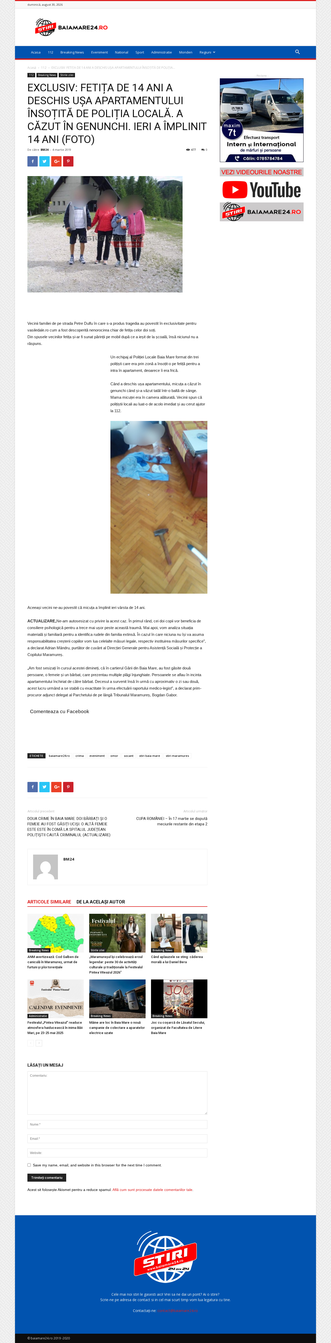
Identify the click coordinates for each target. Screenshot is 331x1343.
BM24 (44, 150)
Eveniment (99, 52)
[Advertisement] (209, 27)
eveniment (97, 756)
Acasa (36, 52)
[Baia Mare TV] (262, 194)
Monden (185, 52)
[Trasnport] (262, 120)
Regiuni (205, 52)
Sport (140, 52)
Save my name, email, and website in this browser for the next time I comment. (97, 1165)
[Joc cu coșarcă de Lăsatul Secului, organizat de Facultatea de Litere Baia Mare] (179, 998)
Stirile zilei (66, 75)
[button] (297, 52)
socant (128, 756)
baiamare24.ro (59, 756)
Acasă (31, 67)
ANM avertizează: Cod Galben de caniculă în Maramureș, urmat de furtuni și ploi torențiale (53, 962)
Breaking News (72, 52)
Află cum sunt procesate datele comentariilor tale (152, 1190)
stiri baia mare (149, 756)
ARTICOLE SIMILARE (49, 901)
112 (50, 52)
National (121, 52)
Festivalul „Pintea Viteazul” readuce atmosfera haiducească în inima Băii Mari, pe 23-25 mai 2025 (54, 1028)
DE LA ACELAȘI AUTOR (101, 901)
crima (80, 756)
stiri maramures (177, 756)
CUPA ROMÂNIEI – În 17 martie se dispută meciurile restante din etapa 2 (171, 821)
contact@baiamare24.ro (177, 1310)
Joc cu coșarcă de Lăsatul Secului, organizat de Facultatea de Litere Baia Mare (178, 1028)
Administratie (161, 52)
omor (114, 756)
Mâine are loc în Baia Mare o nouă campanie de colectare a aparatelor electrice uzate (117, 1028)
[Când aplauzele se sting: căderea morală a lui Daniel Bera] (179, 933)
